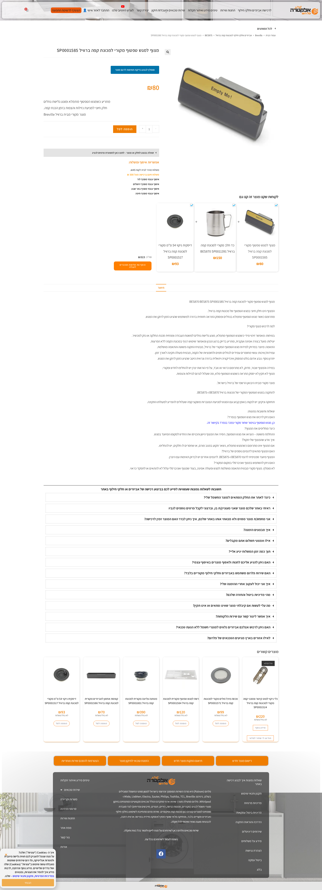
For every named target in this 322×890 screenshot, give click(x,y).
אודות (63, 847)
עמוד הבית (271, 35)
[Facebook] (161, 853)
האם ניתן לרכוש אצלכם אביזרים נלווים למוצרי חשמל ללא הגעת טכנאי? (223, 627)
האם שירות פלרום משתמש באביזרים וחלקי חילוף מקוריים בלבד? (227, 573)
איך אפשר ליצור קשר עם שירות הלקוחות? (243, 616)
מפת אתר (65, 828)
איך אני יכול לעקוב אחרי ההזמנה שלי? (245, 584)
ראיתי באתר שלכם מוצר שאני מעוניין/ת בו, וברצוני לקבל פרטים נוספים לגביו (219, 508)
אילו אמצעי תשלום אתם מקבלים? (247, 540)
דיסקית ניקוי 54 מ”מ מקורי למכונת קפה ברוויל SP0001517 (61, 701)
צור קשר (65, 837)
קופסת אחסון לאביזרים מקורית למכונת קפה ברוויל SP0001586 (101, 701)
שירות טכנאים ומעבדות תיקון (168, 10)
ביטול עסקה (255, 860)
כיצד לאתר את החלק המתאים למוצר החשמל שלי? (237, 497)
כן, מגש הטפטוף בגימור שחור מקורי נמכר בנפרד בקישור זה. (241, 423)
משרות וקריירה (68, 799)
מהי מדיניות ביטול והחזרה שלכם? (248, 595)
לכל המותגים (264, 29)
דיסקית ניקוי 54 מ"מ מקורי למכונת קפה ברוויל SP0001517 (175, 251)
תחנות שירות (227, 10)
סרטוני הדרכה (68, 809)
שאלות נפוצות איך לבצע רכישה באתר (244, 782)
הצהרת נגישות (253, 851)
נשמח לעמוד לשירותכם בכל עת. (161, 839)
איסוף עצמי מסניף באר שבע (145, 188)
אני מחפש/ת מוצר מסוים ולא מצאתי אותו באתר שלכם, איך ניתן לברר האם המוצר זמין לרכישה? (207, 519)
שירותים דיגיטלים (252, 831)
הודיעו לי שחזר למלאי (260, 738)
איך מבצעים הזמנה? (256, 530)
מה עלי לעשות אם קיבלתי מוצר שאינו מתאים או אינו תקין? (231, 605)
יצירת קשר (142, 10)
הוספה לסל (125, 129)
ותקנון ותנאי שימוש (23, 876)
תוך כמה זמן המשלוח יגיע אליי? (249, 551)
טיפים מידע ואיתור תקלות (202, 10)
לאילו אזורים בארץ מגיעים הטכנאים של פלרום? (238, 638)
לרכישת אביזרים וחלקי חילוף (254, 10)
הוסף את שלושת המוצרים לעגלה (133, 265)
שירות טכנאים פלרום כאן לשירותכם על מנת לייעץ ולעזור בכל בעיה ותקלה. (161, 830)
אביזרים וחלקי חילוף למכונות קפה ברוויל (234, 35)
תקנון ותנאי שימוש (251, 793)
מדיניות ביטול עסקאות (249, 812)
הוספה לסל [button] (220, 723)
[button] (161, 28)
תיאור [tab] (161, 288)
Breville (258, 35)
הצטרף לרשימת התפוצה (66, 10)
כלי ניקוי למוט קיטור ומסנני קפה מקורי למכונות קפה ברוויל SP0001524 (260, 703)
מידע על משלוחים (251, 841)
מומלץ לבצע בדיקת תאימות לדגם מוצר (135, 69)
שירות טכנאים (72, 790)
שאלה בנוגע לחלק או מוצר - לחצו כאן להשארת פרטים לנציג (123, 152)
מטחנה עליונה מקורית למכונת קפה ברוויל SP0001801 (141, 701)
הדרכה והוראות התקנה (249, 822)
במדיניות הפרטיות (44, 876)
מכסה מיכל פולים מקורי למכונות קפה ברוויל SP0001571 (221, 701)
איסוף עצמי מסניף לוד (148, 179)
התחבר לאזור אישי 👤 (96, 10)
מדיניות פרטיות (253, 803)
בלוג (259, 870)
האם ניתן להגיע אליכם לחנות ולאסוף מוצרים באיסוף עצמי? (231, 562)
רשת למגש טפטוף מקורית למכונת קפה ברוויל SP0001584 (181, 701)
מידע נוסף (260, 727)
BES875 (208, 35)
